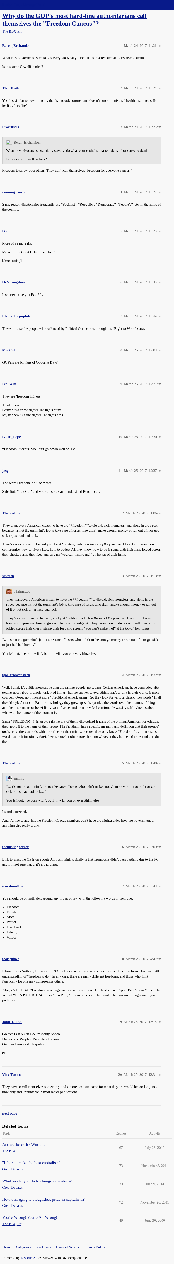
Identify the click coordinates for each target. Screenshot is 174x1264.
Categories (23, 1247)
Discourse (28, 1258)
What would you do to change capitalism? (37, 1181)
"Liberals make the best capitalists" (31, 1162)
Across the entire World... (23, 1144)
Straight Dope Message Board (23, 5)
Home (6, 1247)
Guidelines (43, 1247)
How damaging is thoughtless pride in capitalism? (43, 1199)
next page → (12, 1113)
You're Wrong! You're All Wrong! (29, 1217)
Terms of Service (68, 1247)
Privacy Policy (94, 1247)
